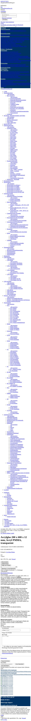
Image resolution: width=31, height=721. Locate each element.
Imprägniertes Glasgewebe (17, 178)
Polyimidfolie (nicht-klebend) (17, 175)
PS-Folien (12, 154)
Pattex (11, 430)
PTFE (13, 64)
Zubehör (12, 485)
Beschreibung (4, 573)
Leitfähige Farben (14, 104)
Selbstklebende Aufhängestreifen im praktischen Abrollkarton (19, 477)
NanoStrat (9, 498)
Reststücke (8, 45)
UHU (11, 429)
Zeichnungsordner (14, 484)
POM (16, 64)
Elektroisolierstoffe (5, 29)
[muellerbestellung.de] (6, 8)
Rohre (8, 233)
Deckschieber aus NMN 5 (13, 188)
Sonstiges (3, 79)
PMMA (17, 66)
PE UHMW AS (9, 66)
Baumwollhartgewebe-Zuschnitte (18, 232)
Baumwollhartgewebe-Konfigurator (19, 224)
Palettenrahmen (11, 83)
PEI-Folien (13, 142)
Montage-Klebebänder (12, 57)
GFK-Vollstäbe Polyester (16, 288)
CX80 (5, 91)
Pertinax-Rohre (14, 237)
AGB (8, 509)
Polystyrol (9, 64)
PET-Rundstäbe (14, 392)
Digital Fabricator (11, 516)
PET (14, 66)
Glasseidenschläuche (11, 80)
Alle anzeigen (10, 94)
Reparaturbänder (14, 460)
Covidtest (6, 490)
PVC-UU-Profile (14, 317)
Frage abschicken (5, 661)
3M (11, 426)
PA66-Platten (13, 353)
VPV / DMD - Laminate (16, 169)
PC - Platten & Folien (15, 369)
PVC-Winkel (13, 321)
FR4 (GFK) (10, 121)
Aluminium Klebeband (13, 433)
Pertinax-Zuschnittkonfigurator (14, 298)
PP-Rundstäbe (13, 403)
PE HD (22, 64)
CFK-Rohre (10, 260)
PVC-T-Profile (14, 318)
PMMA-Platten (14, 397)
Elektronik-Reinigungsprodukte (19, 72)
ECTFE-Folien (14, 132)
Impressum (9, 511)
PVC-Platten (13, 308)
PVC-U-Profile (14, 315)
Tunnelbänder (10, 60)
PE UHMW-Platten (15, 380)
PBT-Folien (13, 138)
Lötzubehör (7, 74)
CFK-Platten (10, 274)
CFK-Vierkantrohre (12, 266)
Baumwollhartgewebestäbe (17, 243)
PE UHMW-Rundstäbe (16, 382)
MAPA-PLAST (8, 124)
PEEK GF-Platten (14, 329)
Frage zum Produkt (5, 565)
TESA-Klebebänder (6, 52)
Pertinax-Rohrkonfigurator (13, 301)
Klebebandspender (15, 470)
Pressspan (12, 165)
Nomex (12, 172)
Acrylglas (26, 66)
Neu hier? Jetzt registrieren (7, 22)
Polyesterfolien (14, 168)
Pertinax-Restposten (15, 200)
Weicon (12, 427)
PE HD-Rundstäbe (15, 376)
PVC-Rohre (13, 309)
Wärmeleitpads (21, 35)
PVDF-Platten (13, 407)
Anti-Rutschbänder (15, 461)
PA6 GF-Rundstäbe (15, 363)
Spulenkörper (18, 83)
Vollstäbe (9, 240)
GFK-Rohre (13, 239)
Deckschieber (4, 69)
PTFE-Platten (13, 338)
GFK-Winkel (10, 292)
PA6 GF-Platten (14, 356)
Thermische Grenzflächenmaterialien (9, 76)
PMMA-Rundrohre (15, 396)
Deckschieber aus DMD (13, 186)
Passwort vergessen (7, 18)
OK (2, 716)
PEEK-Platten (13, 327)
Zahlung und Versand (12, 501)
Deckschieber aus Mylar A (13, 185)
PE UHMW (10, 378)
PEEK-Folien (13, 141)
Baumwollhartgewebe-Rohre (17, 236)
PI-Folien (12, 148)
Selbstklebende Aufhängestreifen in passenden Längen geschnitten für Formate (19, 481)
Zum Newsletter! (20, 664)
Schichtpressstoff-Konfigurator (14, 222)
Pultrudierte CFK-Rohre (16, 264)
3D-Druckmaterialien (6, 72)
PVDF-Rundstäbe (14, 409)
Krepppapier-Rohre (5, 67)
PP (19, 66)
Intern (5, 515)
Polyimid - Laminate (15, 173)
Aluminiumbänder (25, 60)
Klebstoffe (12, 73)
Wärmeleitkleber (13, 35)
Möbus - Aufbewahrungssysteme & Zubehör (18, 473)
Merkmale (10, 573)
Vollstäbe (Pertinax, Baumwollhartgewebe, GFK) (11, 45)
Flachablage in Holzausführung (18, 475)
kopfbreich (6, 492)
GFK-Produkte (7, 281)
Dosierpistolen (13, 465)
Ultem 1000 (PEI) (11, 122)
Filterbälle (3, 80)
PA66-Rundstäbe (14, 361)
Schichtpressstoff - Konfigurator (9, 38)
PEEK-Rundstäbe (14, 328)
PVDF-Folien (13, 159)
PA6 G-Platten (13, 355)
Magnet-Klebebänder (15, 451)
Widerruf (9, 512)
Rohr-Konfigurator (21, 38)
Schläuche (9, 114)
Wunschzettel (4, 562)
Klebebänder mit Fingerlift (14, 62)
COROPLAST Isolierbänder (17, 438)
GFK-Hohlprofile (11, 294)
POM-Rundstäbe (14, 346)
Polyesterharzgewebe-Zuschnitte (15, 217)
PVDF (22, 66)
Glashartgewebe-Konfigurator (17, 226)
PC (20, 64)
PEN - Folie (13, 176)
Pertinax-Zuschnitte (15, 199)
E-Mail (3, 630)
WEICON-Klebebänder (13, 53)
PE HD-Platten (14, 375)
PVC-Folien (13, 158)
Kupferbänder (17, 60)
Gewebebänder (11, 55)
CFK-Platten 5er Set (15, 278)
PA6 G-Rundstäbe (14, 362)
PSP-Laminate (13, 166)
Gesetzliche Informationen (10, 505)
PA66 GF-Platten (14, 358)
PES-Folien (13, 145)
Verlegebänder (10, 59)
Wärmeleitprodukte (5, 33)
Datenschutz (10, 508)
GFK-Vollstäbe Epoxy (15, 287)
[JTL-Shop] (4, 719)
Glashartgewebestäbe (15, 244)
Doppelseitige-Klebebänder (17, 447)
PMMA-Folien (14, 149)
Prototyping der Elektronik (16, 74)
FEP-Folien (13, 134)
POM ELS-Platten (14, 348)
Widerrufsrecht (10, 513)
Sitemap (9, 502)
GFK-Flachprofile (11, 291)
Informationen (7, 496)
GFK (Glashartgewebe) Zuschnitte (15, 38)
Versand (13, 559)
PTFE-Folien (13, 156)
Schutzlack (9, 76)
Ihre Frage (4, 634)
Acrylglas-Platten (14, 413)
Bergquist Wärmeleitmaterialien (15, 250)
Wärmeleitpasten (5, 35)
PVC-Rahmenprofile (15, 319)
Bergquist (27, 35)
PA (18, 64)
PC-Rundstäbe (13, 370)
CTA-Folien (13, 131)
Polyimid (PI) (10, 118)
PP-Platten (12, 402)
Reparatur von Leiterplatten (17, 108)
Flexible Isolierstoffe (15, 30)
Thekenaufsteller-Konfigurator (14, 488)
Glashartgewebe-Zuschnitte (14, 213)
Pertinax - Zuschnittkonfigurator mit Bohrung (18, 300)
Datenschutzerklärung (7, 653)
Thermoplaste (4, 63)
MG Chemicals (4, 70)
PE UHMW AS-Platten (16, 386)
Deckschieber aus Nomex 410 (14, 190)
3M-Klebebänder (14, 437)
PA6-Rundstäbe (14, 359)
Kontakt (9, 495)
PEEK (4, 64)
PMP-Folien (13, 151)
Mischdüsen (13, 467)
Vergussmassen (17, 77)
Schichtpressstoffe (5, 36)
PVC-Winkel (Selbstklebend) (17, 322)
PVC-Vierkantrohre (15, 311)
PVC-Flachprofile (14, 314)
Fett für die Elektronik (15, 101)
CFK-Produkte (7, 257)
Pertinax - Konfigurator (6, 49)
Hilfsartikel (10, 487)
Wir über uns (10, 499)
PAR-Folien (13, 137)
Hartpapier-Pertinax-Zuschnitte (14, 196)
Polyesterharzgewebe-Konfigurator (19, 227)
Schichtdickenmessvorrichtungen (18, 468)
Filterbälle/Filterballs (12, 417)
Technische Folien (5, 30)
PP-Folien (12, 152)
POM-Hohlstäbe (14, 344)
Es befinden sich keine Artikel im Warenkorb (12, 25)
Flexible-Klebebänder (15, 454)
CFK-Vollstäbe (11, 270)
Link (2, 715)
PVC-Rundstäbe (14, 312)
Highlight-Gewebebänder (16, 444)
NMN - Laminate (14, 171)
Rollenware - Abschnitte (13, 179)
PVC (2, 64)
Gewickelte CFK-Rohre (16, 263)
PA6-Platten (13, 352)
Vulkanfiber (13, 164)
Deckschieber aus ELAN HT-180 (15, 192)
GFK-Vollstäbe (11, 284)
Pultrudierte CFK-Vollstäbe (17, 273)
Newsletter (9, 504)
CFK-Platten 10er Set (15, 280)
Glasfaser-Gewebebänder (14, 56)
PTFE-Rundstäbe (14, 339)
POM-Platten (13, 345)
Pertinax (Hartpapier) (12, 120)
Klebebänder (4, 50)
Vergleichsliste (4, 563)
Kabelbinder (10, 84)
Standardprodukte (8, 93)
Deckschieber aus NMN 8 (13, 189)
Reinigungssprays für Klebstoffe (15, 420)
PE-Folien (12, 139)
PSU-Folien (13, 155)
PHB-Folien (13, 146)
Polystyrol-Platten (14, 334)
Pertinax (12, 246)
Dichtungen (7, 256)
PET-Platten (13, 390)
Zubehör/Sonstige (8, 414)
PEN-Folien (13, 144)
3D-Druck (3, 28)
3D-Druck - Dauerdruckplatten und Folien (14, 115)
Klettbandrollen (22, 57)
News (2, 87)
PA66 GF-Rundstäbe (15, 365)
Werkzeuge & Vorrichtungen (7, 82)
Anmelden (5, 19)
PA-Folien (12, 135)
